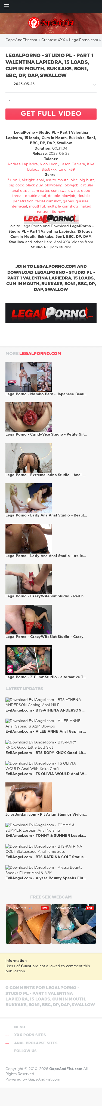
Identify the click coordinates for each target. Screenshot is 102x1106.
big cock (16, 185)
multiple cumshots (63, 206)
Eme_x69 (66, 169)
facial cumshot (48, 201)
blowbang (54, 185)
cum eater (40, 190)
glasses (82, 201)
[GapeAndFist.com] (50, 23)
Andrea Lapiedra (22, 164)
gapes (68, 201)
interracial (18, 206)
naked (86, 206)
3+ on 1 (13, 180)
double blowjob (61, 196)
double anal (35, 196)
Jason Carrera (72, 164)
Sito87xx (49, 169)
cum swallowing (65, 190)
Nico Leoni (49, 164)
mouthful (37, 206)
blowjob (71, 185)
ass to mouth (57, 180)
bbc (73, 180)
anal (40, 180)
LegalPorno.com (40, 354)
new (61, 211)
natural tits (46, 211)
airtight (28, 180)
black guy (34, 185)
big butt (86, 180)
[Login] (95, 6)
